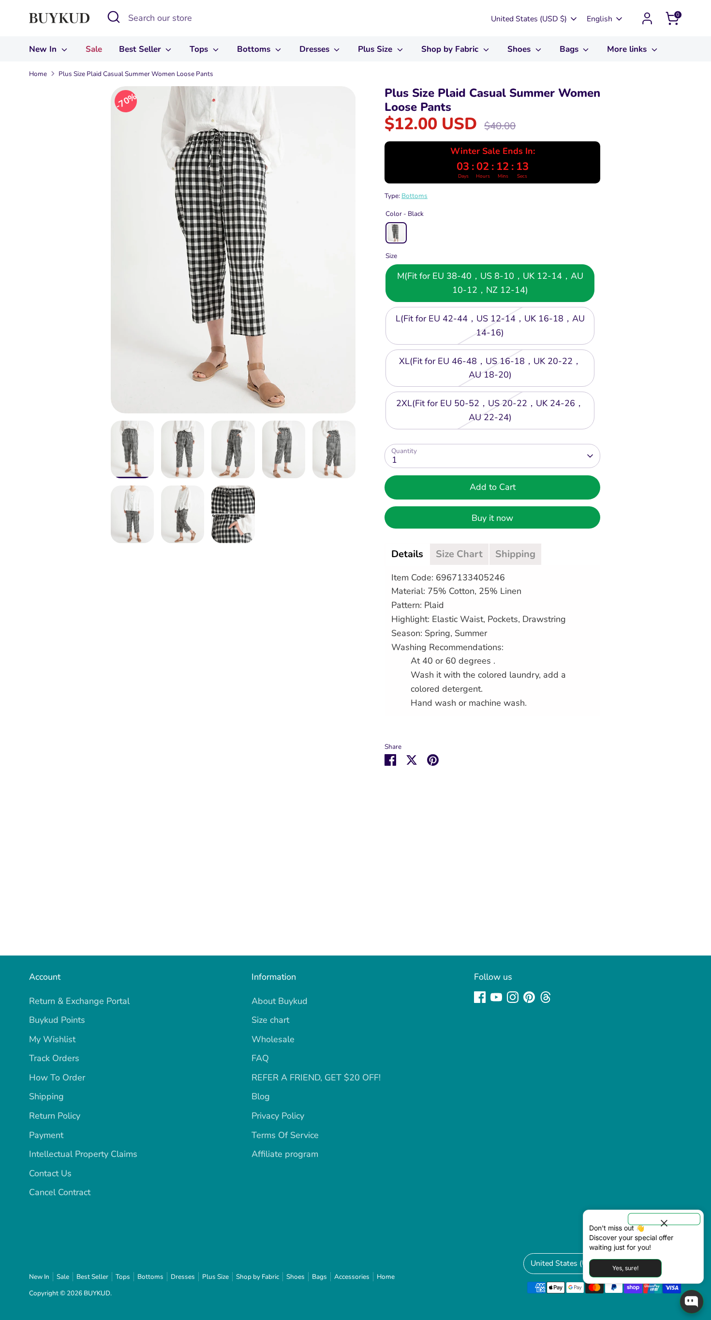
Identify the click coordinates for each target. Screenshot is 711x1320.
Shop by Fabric (451, 49)
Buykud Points (57, 1020)
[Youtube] (496, 997)
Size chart (270, 1020)
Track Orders (54, 1058)
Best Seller (141, 49)
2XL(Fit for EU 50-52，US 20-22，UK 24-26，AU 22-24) (490, 410)
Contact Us (50, 1173)
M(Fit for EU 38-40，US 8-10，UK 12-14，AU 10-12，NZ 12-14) (490, 283)
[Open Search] (113, 17)
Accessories (352, 1276)
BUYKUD (97, 1293)
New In (44, 49)
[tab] (407, 554)
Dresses (315, 49)
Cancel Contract (59, 1192)
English (599, 19)
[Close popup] (664, 1219)
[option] (233, 253)
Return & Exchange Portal (79, 1001)
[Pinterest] (529, 997)
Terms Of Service (285, 1135)
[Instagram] (512, 997)
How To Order (57, 1077)
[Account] (647, 18)
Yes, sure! (625, 1268)
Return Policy (54, 1116)
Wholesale (273, 1039)
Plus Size (376, 49)
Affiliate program (285, 1154)
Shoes (520, 49)
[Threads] (545, 997)
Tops (200, 49)
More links (628, 49)
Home (38, 73)
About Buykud (280, 1001)
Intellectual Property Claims (83, 1154)
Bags (570, 49)
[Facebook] (480, 997)
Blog (261, 1096)
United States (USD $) (529, 19)
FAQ (260, 1058)
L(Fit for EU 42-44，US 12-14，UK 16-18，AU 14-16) (490, 325)
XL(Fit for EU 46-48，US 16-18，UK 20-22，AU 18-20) (490, 368)
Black (396, 232)
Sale (94, 49)
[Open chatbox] (691, 1301)
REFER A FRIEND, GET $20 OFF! (316, 1077)
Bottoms (255, 49)
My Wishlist (52, 1039)
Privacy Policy (278, 1116)
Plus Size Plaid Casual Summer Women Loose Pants (136, 73)
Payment (46, 1135)
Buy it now (492, 518)
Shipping (46, 1096)
